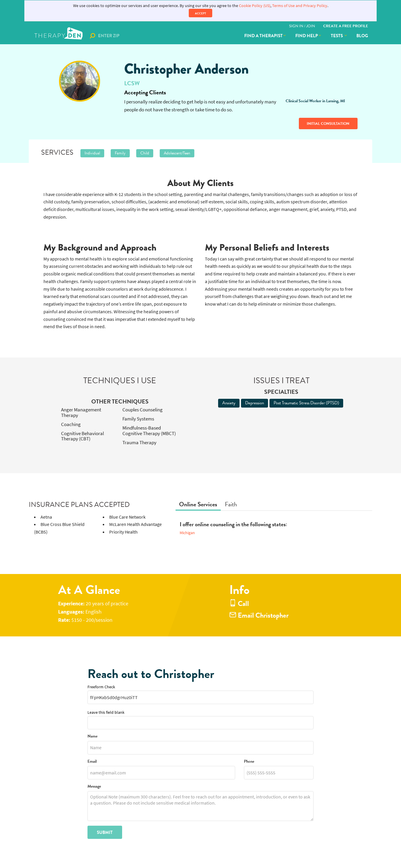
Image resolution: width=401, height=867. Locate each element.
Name (92, 736)
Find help (306, 36)
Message (94, 786)
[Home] (59, 35)
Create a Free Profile (345, 26)
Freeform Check (101, 687)
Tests (337, 36)
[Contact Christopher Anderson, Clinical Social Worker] (79, 81)
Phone (249, 761)
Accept (200, 13)
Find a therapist (263, 36)
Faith (231, 504)
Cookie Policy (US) (254, 5)
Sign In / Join (302, 26)
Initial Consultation (328, 124)
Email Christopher (262, 615)
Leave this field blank (105, 712)
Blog (362, 36)
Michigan (187, 533)
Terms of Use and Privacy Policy (299, 5)
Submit (105, 832)
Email (92, 761)
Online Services (198, 504)
